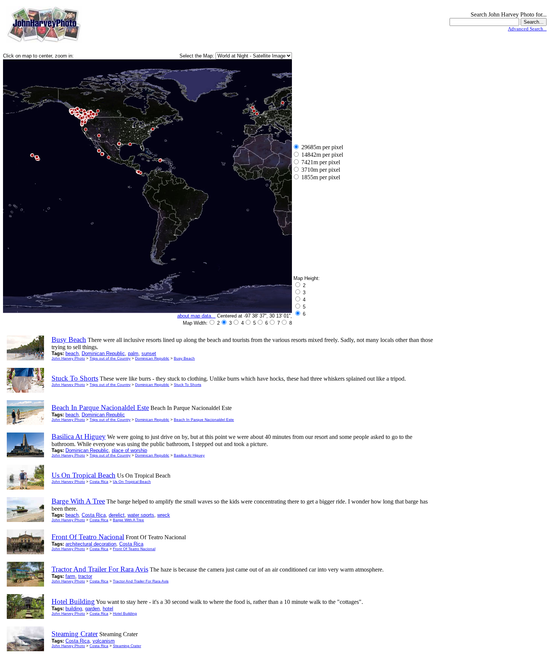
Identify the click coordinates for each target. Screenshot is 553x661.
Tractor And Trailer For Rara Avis (141, 581)
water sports (141, 515)
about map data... (196, 316)
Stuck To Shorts (187, 385)
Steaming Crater (127, 646)
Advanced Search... (527, 29)
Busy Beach (184, 358)
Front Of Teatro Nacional (134, 549)
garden (92, 608)
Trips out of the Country (110, 358)
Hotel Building (125, 613)
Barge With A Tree (128, 520)
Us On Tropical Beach (132, 481)
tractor (85, 576)
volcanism (104, 641)
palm (133, 353)
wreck (163, 515)
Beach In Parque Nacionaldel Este (204, 419)
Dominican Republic (103, 353)
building (73, 608)
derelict (117, 515)
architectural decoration (90, 544)
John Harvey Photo (68, 358)
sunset (148, 353)
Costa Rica (99, 481)
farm (70, 576)
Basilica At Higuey (189, 455)
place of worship (129, 450)
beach (72, 353)
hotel (108, 608)
